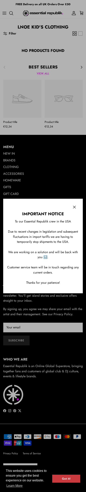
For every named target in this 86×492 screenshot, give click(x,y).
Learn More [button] (14, 485)
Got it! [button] (66, 478)
